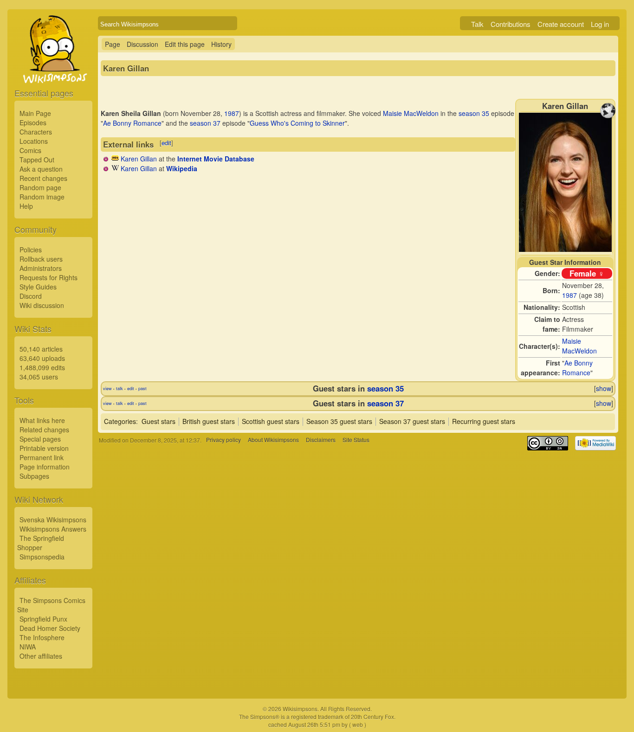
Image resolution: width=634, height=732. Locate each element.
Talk (477, 24)
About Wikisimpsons (273, 440)
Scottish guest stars (270, 421)
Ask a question (41, 168)
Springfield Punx (43, 618)
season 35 (474, 113)
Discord (30, 296)
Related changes (44, 429)
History (221, 44)
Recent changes (43, 178)
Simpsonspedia (42, 556)
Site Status (356, 440)
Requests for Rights (48, 277)
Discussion (142, 44)
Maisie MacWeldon (579, 345)
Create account (560, 24)
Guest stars (158, 421)
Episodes (32, 122)
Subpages (34, 476)
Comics (30, 150)
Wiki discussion (41, 305)
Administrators (40, 268)
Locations (33, 141)
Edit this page (185, 44)
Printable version (44, 448)
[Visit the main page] (53, 70)
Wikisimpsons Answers (52, 528)
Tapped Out (36, 159)
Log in (600, 24)
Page (112, 44)
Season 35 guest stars (339, 421)
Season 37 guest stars (412, 421)
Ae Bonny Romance (577, 367)
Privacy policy (223, 440)
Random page (40, 187)
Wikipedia (181, 168)
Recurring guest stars (483, 421)
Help (26, 206)
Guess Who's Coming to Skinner (297, 123)
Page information (44, 466)
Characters (35, 131)
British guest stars (208, 421)
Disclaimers (321, 440)
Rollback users (41, 258)
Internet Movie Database (215, 158)
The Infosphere (42, 637)
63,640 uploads (42, 358)
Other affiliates (40, 656)
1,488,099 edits (42, 367)
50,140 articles (41, 348)
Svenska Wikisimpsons (52, 519)
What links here (42, 420)
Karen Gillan (139, 158)
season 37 (205, 123)
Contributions (510, 24)
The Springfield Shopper (40, 542)
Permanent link (41, 457)
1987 (569, 295)
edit (166, 142)
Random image (42, 196)
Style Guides (38, 286)
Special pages (40, 438)
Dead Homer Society (49, 628)
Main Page (35, 113)
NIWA (27, 646)
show (603, 388)
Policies (30, 249)
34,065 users (38, 376)
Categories (120, 421)
